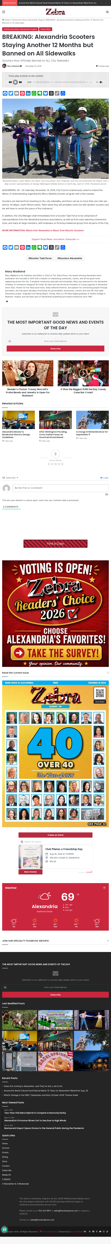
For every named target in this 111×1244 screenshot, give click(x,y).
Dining (5, 1157)
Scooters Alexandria (70, 258)
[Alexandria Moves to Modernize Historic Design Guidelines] (18, 420)
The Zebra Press (49, 1231)
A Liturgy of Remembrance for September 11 (92, 433)
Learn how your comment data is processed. (59, 500)
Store (4, 1161)
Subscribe (6, 1170)
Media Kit (6, 1175)
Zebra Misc (46, 29)
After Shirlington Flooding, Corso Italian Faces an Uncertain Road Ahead (53, 434)
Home (7, 20)
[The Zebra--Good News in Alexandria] (55, 11)
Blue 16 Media (77, 1231)
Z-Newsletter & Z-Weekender (15, 1184)
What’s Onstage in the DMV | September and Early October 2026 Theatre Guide (55, 3)
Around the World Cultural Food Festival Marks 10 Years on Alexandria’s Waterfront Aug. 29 (46, 1090)
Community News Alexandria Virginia (28, 20)
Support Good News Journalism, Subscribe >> (55, 239)
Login (105, 477)
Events (5, 1152)
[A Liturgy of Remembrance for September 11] (92, 420)
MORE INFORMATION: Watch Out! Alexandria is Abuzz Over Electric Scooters (43, 230)
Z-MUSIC (6, 1179)
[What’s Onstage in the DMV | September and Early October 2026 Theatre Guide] (91, 1020)
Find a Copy (55, 543)
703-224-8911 (44, 1210)
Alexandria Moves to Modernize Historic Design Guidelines (16, 434)
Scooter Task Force (41, 258)
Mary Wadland (13, 66)
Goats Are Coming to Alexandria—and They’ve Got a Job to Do (33, 1086)
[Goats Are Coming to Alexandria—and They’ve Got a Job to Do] (19, 1020)
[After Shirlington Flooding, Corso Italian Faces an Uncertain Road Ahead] (55, 420)
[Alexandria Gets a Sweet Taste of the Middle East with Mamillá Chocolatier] (19, 1061)
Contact (6, 1166)
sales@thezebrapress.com (66, 1210)
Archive (5, 1148)
